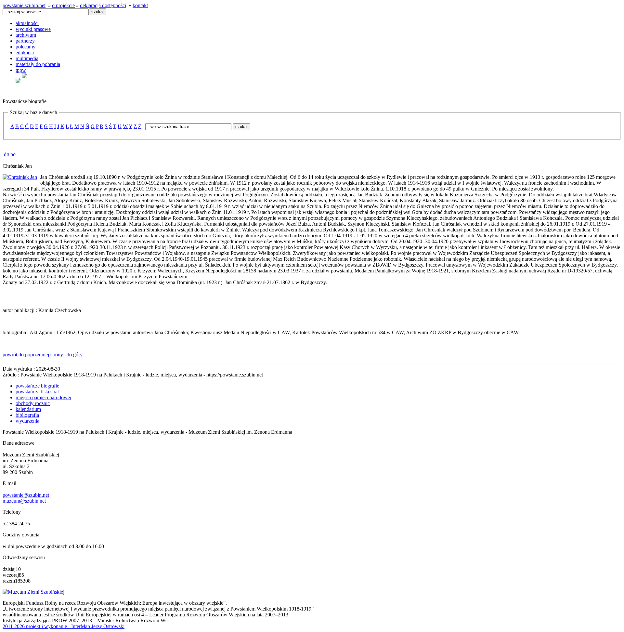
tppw (21, 70)
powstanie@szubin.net (26, 495)
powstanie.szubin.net (24, 5)
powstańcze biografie (37, 385)
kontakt (140, 5)
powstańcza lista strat (37, 391)
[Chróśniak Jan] (20, 177)
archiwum (26, 35)
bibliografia (27, 415)
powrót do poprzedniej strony (33, 354)
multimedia (27, 58)
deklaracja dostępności (103, 5)
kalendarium (28, 409)
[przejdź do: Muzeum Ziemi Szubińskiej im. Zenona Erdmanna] (33, 592)
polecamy (25, 46)
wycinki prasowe (33, 29)
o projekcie (63, 5)
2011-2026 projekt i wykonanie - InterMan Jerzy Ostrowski (63, 626)
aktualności (27, 23)
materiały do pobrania (38, 64)
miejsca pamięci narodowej (43, 397)
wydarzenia (27, 421)
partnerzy (25, 41)
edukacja (25, 52)
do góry (75, 354)
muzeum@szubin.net (24, 501)
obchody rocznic (33, 403)
